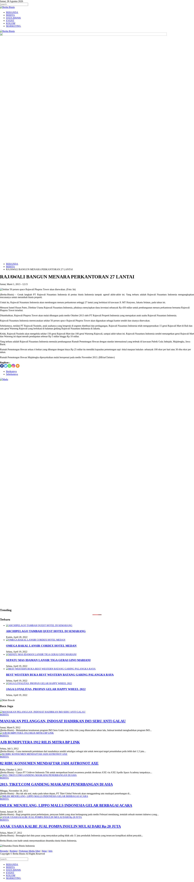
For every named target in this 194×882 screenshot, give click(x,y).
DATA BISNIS (13, 18)
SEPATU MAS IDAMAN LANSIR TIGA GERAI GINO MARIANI (48, 660)
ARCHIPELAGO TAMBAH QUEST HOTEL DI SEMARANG (46, 631)
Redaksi (13, 851)
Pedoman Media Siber (29, 851)
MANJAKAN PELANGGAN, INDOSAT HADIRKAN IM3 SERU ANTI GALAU (63, 721)
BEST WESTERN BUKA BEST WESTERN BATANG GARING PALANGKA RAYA (60, 674)
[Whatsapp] (9, 366)
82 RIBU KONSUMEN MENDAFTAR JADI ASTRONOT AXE (49, 763)
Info (50, 851)
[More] (17, 366)
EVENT (10, 20)
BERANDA (12, 12)
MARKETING (13, 26)
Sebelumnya (12, 374)
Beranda (4, 851)
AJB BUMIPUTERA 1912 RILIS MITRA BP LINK (40, 742)
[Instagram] (13, 366)
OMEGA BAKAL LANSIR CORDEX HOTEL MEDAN (41, 645)
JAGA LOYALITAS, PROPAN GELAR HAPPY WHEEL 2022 (46, 689)
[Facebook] (2, 366)
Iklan (44, 851)
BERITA (10, 15)
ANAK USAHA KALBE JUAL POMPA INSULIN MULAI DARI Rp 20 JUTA (60, 826)
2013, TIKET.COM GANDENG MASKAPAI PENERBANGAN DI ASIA (56, 784)
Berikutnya (11, 371)
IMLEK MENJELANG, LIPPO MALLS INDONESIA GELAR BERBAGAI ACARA (66, 805)
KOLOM (10, 23)
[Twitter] (6, 366)
